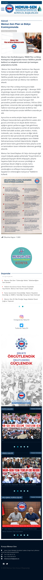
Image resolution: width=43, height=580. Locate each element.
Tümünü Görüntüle (36, 408)
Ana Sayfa (5, 2)
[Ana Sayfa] (21, 9)
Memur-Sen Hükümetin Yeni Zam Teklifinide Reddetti (20, 485)
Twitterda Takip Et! (21, 328)
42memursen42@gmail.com (11, 558)
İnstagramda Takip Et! (21, 320)
